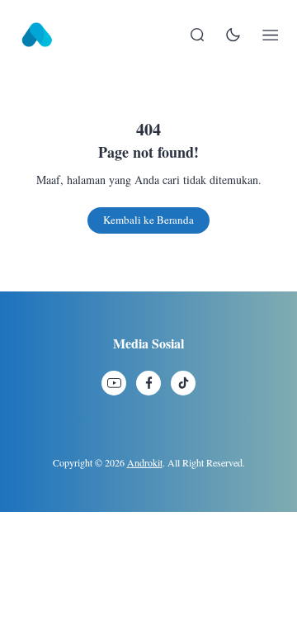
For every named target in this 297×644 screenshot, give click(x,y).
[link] (113, 383)
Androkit (145, 462)
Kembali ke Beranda (148, 219)
